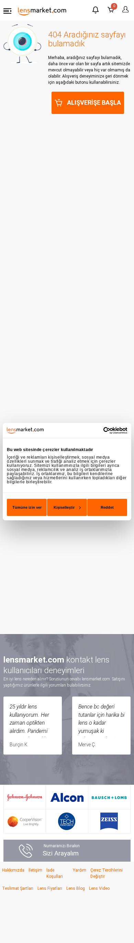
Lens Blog (75, 888)
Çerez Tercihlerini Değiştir (106, 873)
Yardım (79, 870)
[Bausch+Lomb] (109, 797)
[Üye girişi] (124, 9)
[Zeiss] (109, 821)
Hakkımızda (13, 870)
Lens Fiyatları (49, 888)
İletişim (35, 870)
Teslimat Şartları (17, 888)
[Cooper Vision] (24, 821)
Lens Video (99, 888)
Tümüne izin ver (27, 507)
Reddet (107, 507)
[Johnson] (24, 797)
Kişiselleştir (64, 507)
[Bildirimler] (95, 11)
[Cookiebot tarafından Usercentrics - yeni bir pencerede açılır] (97, 430)
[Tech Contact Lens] (67, 821)
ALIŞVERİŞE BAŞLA (94, 102)
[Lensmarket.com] (42, 10)
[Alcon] (67, 797)
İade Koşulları (54, 873)
